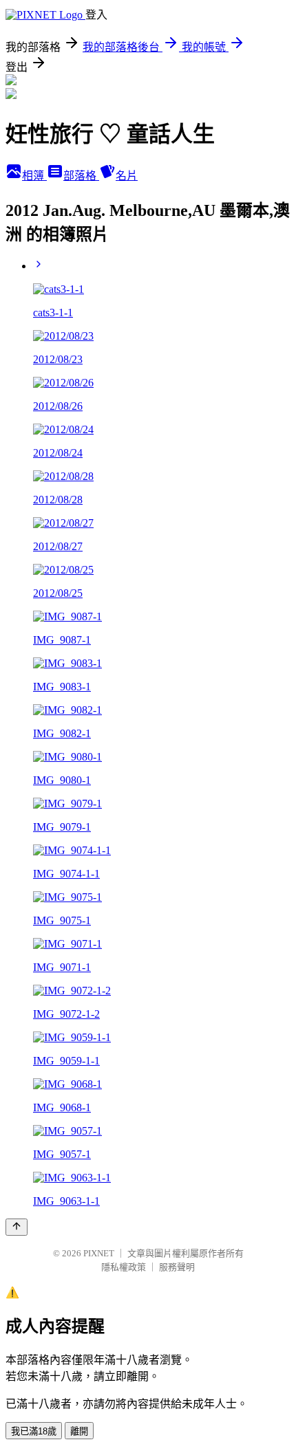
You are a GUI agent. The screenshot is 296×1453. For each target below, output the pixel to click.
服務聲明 (177, 1267)
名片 (127, 176)
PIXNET (98, 1253)
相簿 (34, 176)
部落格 (81, 176)
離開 (79, 1431)
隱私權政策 (123, 1267)
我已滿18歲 (33, 1431)
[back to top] (17, 1227)
